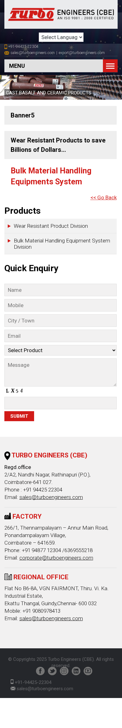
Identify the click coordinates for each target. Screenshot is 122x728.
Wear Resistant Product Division (51, 226)
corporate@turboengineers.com (56, 558)
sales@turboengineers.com (33, 53)
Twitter (52, 671)
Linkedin (76, 671)
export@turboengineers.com (82, 53)
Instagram (64, 671)
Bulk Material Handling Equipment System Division (62, 243)
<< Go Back (103, 197)
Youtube (88, 671)
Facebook (40, 671)
